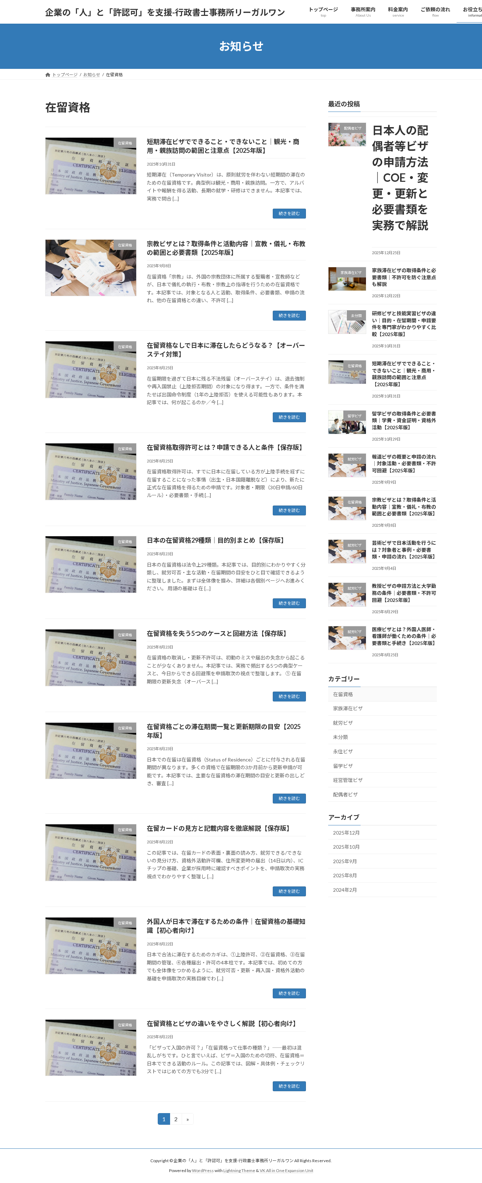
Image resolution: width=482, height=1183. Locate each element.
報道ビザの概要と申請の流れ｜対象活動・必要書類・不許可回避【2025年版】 (404, 463)
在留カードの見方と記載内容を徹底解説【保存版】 (220, 828)
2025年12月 (346, 833)
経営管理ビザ (348, 780)
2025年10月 (346, 847)
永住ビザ (343, 751)
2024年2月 (345, 890)
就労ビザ (343, 723)
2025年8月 (345, 876)
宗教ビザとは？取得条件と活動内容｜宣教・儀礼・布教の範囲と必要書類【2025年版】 (405, 506)
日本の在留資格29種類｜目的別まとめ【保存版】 (217, 540)
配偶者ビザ (345, 794)
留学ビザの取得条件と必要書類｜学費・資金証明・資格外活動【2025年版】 (404, 420)
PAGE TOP (464, 1140)
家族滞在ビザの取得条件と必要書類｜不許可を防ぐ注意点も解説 (404, 277)
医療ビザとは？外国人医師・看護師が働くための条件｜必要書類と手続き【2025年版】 (405, 636)
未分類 (340, 737)
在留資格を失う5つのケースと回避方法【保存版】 (218, 633)
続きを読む (289, 213)
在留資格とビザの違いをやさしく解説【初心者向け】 (223, 1023)
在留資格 (343, 694)
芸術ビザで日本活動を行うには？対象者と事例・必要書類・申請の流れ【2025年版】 (405, 550)
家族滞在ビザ (348, 708)
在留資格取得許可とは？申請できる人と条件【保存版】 (226, 447)
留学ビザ (343, 766)
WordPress (203, 1170)
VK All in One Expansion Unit (286, 1170)
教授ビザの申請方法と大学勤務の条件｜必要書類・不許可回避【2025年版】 (404, 593)
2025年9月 (345, 861)
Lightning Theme (239, 1170)
